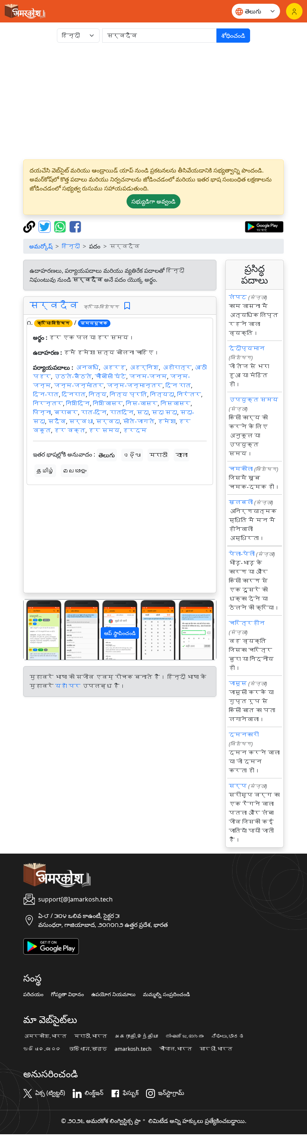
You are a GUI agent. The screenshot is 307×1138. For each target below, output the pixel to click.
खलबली (241, 502)
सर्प (238, 786)
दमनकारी (244, 734)
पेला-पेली (242, 554)
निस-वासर (142, 403)
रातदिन (122, 412)
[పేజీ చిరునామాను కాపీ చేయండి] (30, 226)
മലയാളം (74, 471)
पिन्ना (42, 412)
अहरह (114, 367)
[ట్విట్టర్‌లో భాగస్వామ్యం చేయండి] (45, 226)
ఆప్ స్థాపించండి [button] (120, 633)
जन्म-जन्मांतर (79, 385)
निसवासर (176, 403)
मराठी (158, 455)
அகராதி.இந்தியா (136, 1036)
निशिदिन (78, 403)
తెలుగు (106, 455)
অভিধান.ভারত (88, 1048)
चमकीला (241, 469)
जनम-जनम (148, 376)
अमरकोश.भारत (45, 1036)
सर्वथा (81, 421)
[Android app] (51, 946)
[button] (38, 629)
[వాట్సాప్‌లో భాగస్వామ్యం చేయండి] (61, 226)
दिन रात (178, 385)
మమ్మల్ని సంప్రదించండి (166, 994)
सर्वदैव (54, 305)
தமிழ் (45, 471)
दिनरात (74, 394)
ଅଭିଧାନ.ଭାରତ (42, 1048)
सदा (143, 412)
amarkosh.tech (133, 1048)
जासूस (238, 683)
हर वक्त (69, 430)
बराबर (66, 412)
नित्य (98, 394)
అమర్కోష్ (40, 246)
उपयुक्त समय (253, 400)
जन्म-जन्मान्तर (134, 385)
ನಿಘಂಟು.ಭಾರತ (227, 1036)
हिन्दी (71, 246)
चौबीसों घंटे (110, 376)
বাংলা (182, 455)
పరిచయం (33, 994)
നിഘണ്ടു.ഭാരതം (184, 1036)
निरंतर (189, 394)
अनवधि (87, 367)
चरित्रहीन (247, 623)
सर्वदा (108, 421)
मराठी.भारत (90, 1036)
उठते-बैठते (73, 376)
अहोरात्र (177, 367)
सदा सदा (164, 412)
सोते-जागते (139, 421)
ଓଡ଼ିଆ (132, 455)
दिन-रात (46, 394)
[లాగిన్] (294, 11)
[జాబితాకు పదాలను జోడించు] (127, 306)
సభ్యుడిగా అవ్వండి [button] (153, 201)
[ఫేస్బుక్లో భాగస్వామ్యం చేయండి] (75, 226)
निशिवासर (108, 403)
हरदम (135, 430)
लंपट (238, 297)
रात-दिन (94, 412)
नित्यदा (162, 394)
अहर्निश (144, 367)
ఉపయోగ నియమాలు (113, 994)
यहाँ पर (67, 686)
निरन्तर (48, 403)
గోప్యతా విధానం (67, 994)
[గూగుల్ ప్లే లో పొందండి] (264, 226)
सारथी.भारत (216, 1048)
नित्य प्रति (128, 394)
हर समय (104, 430)
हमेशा (167, 421)
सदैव (57, 421)
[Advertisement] (153, 101)
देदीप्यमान (247, 348)
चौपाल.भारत (175, 1048)
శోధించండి (233, 35)
